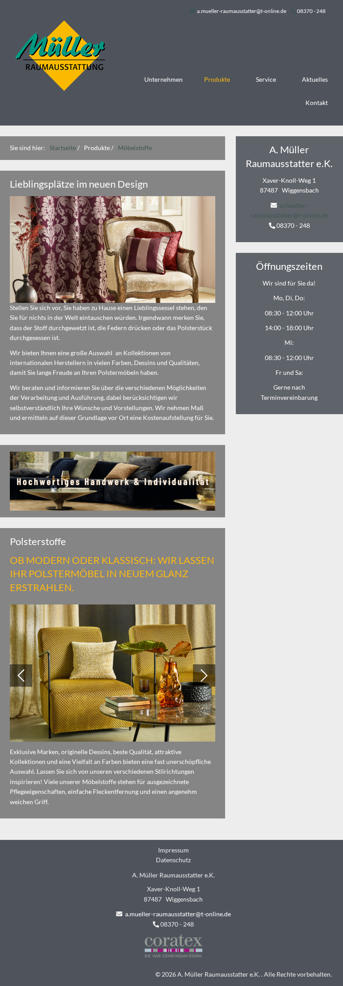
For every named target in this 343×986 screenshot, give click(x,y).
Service (266, 79)
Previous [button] (21, 675)
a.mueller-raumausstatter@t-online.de (241, 11)
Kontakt (316, 102)
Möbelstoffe (135, 147)
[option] (112, 675)
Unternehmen (163, 79)
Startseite (63, 147)
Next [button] (204, 675)
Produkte (217, 79)
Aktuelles (315, 79)
